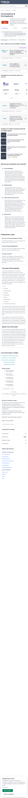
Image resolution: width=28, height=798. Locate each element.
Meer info (4, 787)
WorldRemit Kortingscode (7, 467)
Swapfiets (4, 474)
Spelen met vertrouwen (9, 364)
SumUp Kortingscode (6, 454)
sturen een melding (18, 34)
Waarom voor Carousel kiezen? (9, 357)
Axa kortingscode (5, 456)
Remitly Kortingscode (6, 458)
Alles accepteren (7, 790)
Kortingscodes (7, 10)
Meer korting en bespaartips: (8, 360)
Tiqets (3, 476)
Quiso (3, 478)
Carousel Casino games (9, 362)
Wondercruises (5, 472)
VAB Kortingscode (5, 465)
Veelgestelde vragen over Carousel (10, 355)
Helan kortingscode (5, 463)
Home (2, 10)
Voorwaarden (5, 57)
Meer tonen (14, 392)
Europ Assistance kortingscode (8, 461)
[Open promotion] (25, 51)
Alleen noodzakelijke (9, 794)
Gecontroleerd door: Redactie (8, 424)
